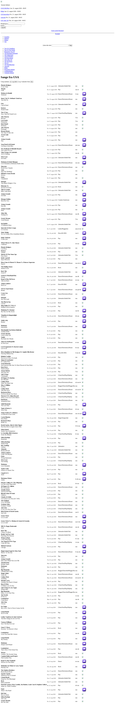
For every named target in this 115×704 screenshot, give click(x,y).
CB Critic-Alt (4, 20)
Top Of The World (9, 50)
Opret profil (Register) (57, 30)
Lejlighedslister (8, 71)
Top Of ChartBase (9, 48)
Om (5, 41)
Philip (2, 11)
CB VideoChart (8, 55)
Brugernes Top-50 (9, 52)
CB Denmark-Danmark (11, 53)
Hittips (6, 40)
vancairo (3, 17)
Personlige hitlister (9, 69)
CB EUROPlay (5, 8)
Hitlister (6, 38)
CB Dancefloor (5, 14)
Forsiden (6, 37)
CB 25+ (6, 63)
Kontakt (57, 34)
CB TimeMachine (9, 64)
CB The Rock (8, 61)
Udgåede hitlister (9, 73)
